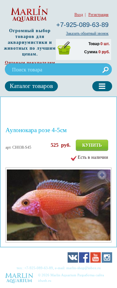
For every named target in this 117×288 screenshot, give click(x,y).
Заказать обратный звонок (87, 33)
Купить (92, 145)
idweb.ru (44, 280)
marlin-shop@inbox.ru (83, 268)
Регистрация (98, 14)
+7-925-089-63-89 (82, 24)
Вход (78, 14)
